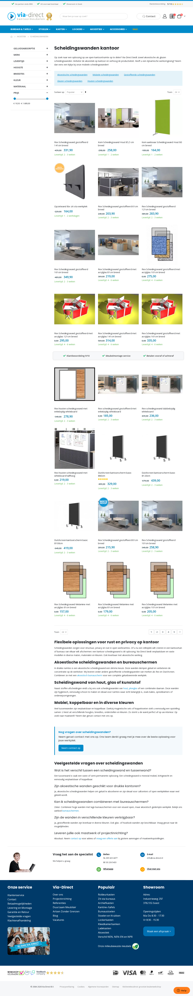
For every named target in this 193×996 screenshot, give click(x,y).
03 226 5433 (111, 862)
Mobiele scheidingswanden (106, 74)
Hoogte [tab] (18, 67)
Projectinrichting (62, 898)
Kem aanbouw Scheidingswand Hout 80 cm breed (162, 144)
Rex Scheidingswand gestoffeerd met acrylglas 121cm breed (73, 335)
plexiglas (133, 688)
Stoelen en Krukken (109, 915)
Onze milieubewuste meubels (114, 946)
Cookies (81, 986)
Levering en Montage (20, 907)
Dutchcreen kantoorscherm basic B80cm (114, 474)
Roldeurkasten (106, 894)
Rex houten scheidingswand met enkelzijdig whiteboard (70, 410)
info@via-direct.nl (155, 858)
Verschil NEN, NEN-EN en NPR (115, 936)
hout (125, 688)
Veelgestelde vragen (19, 916)
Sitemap (115, 986)
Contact (12, 899)
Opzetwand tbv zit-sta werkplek (70, 206)
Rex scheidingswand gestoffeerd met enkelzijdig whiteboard (117, 410)
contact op (76, 838)
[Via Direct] (30, 16)
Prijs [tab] (16, 92)
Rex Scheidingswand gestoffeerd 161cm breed (71, 271)
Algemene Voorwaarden (98, 986)
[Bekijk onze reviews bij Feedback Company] (38, 973)
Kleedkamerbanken (109, 924)
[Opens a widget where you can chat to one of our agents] (181, 990)
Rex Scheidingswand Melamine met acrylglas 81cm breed (116, 606)
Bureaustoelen (106, 911)
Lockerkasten (105, 920)
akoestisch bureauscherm (89, 675)
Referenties (59, 903)
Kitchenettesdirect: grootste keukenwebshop (142, 986)
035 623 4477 (111, 858)
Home (12, 36)
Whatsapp (108, 869)
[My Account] (165, 16)
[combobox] (94, 16)
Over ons (58, 894)
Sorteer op (59, 92)
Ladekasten (104, 928)
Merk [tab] (17, 54)
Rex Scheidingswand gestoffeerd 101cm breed (159, 542)
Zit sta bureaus (106, 898)
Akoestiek (21, 37)
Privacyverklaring (67, 986)
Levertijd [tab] (19, 61)
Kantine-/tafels (106, 907)
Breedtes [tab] (19, 73)
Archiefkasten (106, 903)
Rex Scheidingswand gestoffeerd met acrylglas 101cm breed (161, 271)
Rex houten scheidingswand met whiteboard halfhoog (70, 474)
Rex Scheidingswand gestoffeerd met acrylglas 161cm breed (161, 335)
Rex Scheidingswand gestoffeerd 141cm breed (71, 144)
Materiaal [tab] (20, 86)
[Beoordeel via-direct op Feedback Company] (178, 4)
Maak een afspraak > (159, 931)
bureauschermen (70, 810)
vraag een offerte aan (106, 838)
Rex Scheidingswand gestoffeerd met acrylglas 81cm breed (117, 271)
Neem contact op (71, 748)
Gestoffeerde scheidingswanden (139, 74)
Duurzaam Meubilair (64, 907)
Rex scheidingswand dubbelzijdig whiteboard (158, 410)
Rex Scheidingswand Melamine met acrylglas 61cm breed (72, 606)
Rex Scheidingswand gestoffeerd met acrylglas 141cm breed (117, 335)
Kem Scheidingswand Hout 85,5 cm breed (116, 144)
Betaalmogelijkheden (20, 903)
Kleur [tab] (17, 80)
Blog (55, 915)
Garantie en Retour (18, 912)
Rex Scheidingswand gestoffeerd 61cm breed (118, 208)
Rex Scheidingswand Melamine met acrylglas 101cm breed (159, 606)
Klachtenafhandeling (19, 920)
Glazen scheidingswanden (69, 81)
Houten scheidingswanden (100, 81)
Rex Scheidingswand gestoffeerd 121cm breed (159, 208)
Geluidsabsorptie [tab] (24, 48)
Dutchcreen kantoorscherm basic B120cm (158, 474)
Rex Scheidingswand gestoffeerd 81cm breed (118, 542)
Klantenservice (16, 895)
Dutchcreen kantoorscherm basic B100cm (71, 542)
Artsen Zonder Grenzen (66, 911)
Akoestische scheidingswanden (72, 74)
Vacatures (58, 920)
